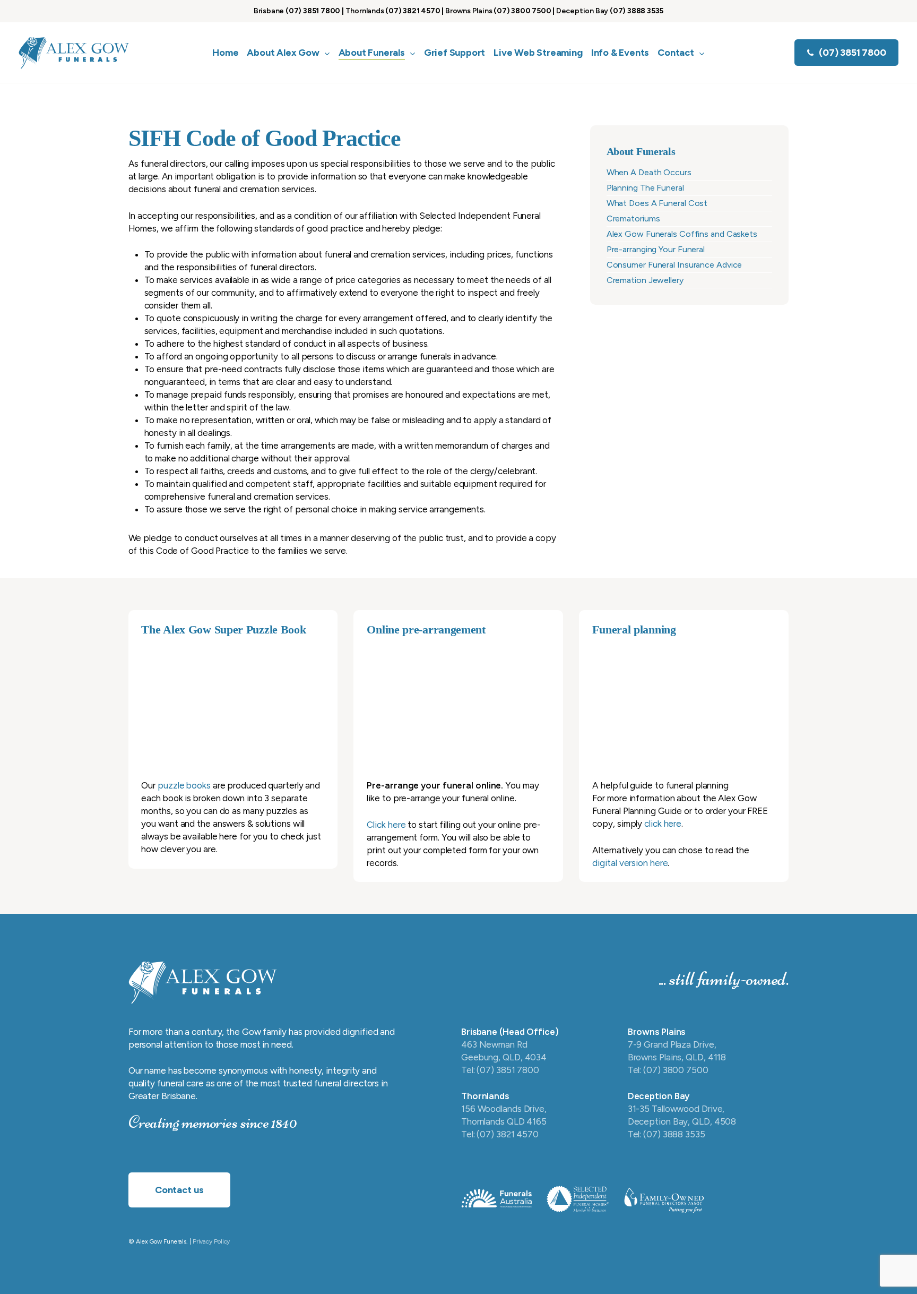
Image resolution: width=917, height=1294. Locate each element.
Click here (386, 824)
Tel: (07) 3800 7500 (668, 1070)
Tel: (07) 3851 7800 (500, 1070)
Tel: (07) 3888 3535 (666, 1134)
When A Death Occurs (649, 172)
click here (662, 823)
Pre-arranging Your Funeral (656, 249)
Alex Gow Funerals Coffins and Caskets (682, 234)
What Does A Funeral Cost (657, 203)
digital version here (630, 863)
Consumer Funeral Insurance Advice (674, 265)
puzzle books (184, 785)
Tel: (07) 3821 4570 (500, 1134)
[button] (179, 1189)
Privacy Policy (211, 1241)
